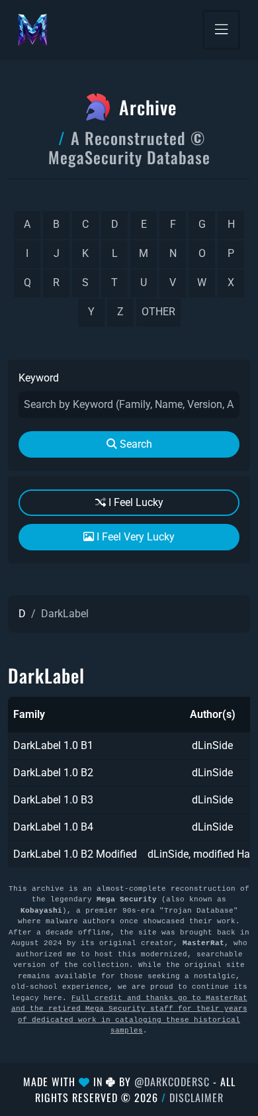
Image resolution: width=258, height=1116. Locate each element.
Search (134, 444)
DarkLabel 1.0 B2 (53, 772)
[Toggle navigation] (221, 30)
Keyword (39, 378)
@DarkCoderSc (172, 1082)
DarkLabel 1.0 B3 (53, 799)
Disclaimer (196, 1097)
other (158, 311)
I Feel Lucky (134, 502)
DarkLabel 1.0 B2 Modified (75, 854)
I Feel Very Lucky (134, 537)
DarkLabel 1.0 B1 (53, 745)
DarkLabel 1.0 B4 (53, 827)
